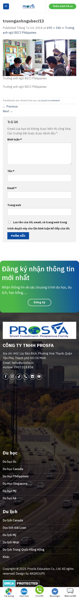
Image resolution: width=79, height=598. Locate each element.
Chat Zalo (24, 596)
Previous (10, 106)
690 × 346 (54, 28)
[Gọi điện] (39, 590)
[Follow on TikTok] (19, 377)
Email (12, 188)
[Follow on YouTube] (39, 377)
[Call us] (26, 377)
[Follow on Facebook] (6, 377)
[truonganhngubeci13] (39, 57)
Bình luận (14, 139)
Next (8, 111)
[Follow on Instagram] (12, 377)
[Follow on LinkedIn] (32, 377)
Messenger (55, 596)
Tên (11, 171)
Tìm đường (9, 596)
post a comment (51, 100)
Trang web (14, 205)
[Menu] (6, 6)
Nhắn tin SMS (70, 596)
